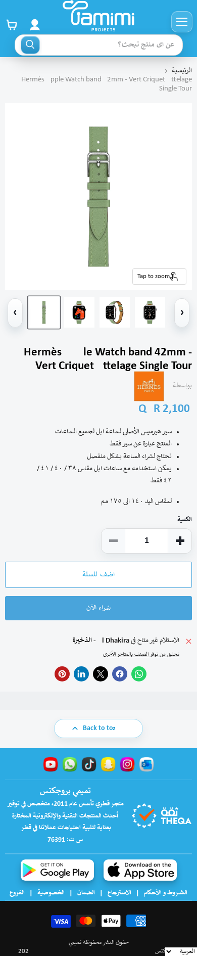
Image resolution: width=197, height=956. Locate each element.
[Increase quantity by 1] (179, 541)
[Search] (30, 45)
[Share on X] (100, 673)
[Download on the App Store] (140, 870)
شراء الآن (98, 608)
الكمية (184, 520)
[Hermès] (149, 386)
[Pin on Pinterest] (62, 673)
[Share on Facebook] (119, 673)
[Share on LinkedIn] (81, 673)
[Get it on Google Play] (57, 870)
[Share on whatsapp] (138, 673)
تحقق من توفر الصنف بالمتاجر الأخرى (141, 655)
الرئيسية (182, 71)
